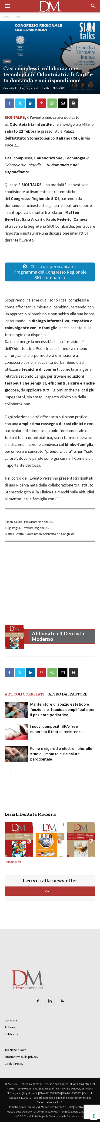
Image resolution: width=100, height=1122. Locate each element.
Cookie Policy (14, 1064)
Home (6, 16)
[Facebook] (37, 1001)
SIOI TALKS (15, 117)
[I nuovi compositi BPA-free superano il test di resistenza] (16, 732)
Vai (47, 891)
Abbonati (11, 1027)
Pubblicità (11, 1034)
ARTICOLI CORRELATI (24, 694)
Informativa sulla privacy (21, 1057)
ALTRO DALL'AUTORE (67, 694)
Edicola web (13, 862)
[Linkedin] (50, 1001)
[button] (93, 6)
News (16, 16)
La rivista (11, 1020)
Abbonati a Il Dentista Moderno (58, 636)
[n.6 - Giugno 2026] (50, 840)
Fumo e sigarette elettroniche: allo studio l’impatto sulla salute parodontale (61, 753)
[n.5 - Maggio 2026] (81, 840)
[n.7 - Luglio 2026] (14, 637)
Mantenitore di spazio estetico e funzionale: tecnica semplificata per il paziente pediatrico (62, 709)
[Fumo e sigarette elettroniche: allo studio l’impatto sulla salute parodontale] (16, 754)
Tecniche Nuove (16, 1050)
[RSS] (62, 1001)
